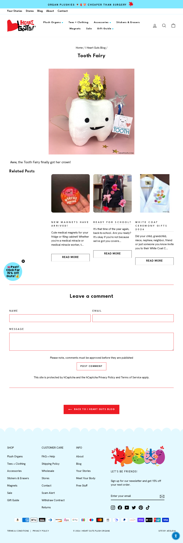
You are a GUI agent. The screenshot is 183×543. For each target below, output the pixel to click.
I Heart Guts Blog (95, 48)
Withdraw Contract (53, 500)
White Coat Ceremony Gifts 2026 (151, 226)
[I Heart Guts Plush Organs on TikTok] (148, 507)
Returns (46, 507)
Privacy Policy (106, 377)
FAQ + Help (48, 456)
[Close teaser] (23, 261)
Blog (40, 11)
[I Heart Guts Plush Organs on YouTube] (127, 507)
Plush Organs (52, 22)
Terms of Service (131, 377)
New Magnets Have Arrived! (70, 224)
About (50, 11)
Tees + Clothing (78, 22)
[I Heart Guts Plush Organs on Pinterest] (141, 507)
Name (13, 310)
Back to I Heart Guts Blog (94, 409)
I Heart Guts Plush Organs (95, 531)
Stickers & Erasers (128, 22)
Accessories (101, 22)
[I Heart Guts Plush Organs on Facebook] (120, 507)
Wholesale (48, 471)
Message (16, 329)
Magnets (75, 28)
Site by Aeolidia (167, 531)
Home (79, 48)
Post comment (91, 366)
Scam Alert (48, 493)
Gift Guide (104, 28)
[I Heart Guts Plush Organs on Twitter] (134, 507)
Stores (30, 11)
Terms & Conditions (18, 531)
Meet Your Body (85, 478)
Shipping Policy (51, 464)
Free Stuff (81, 485)
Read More (70, 257)
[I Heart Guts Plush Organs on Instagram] (113, 507)
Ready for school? (112, 222)
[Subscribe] (162, 496)
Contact (63, 11)
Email (97, 310)
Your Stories (14, 11)
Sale (89, 28)
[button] (13, 271)
